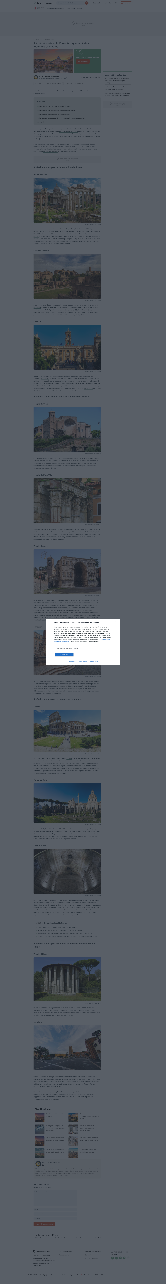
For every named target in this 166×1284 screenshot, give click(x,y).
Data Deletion (72, 661)
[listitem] (83, 649)
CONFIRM (64, 654)
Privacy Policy (94, 661)
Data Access (83, 661)
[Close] (116, 622)
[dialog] (83, 642)
